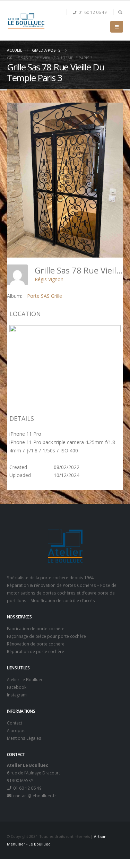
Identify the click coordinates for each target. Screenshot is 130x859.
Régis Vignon (49, 279)
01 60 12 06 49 (92, 12)
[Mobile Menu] (116, 27)
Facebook (16, 687)
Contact (14, 723)
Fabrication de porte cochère (35, 628)
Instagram (17, 694)
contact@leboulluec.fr (34, 795)
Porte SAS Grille (44, 296)
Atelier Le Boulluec (25, 679)
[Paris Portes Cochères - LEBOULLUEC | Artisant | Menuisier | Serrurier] (26, 20)
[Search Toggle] (120, 12)
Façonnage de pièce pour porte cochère (46, 636)
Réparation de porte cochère (35, 651)
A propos (16, 730)
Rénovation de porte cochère (35, 644)
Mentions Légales (24, 738)
